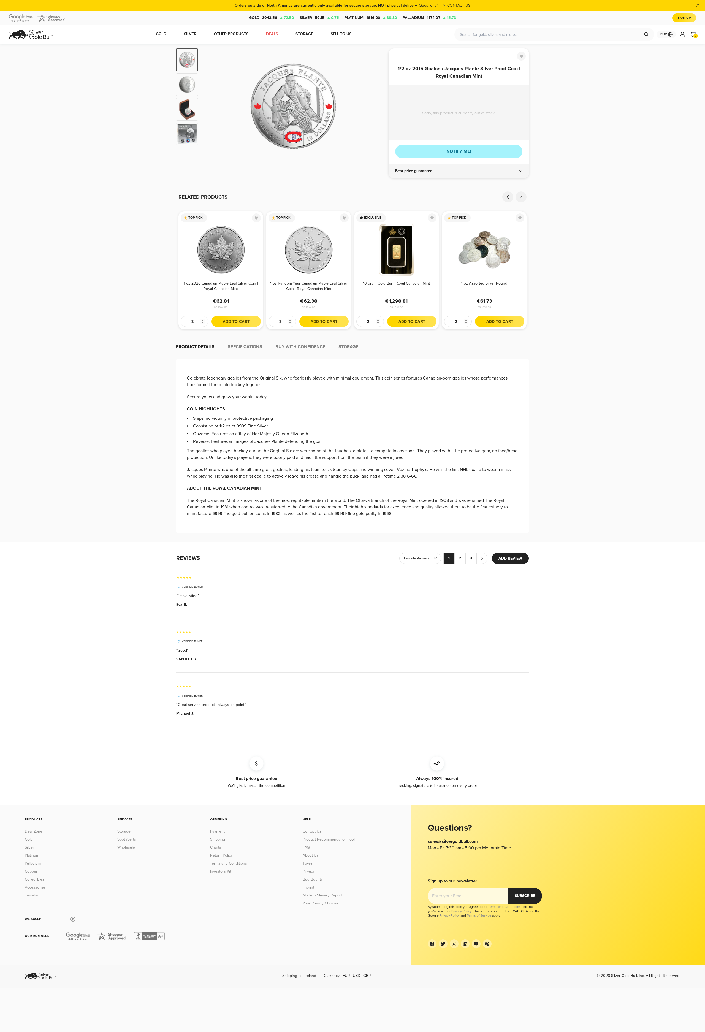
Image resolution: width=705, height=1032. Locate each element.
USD (356, 975)
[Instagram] (454, 943)
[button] (458, 171)
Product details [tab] (195, 347)
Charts (215, 847)
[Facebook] (432, 943)
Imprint (308, 887)
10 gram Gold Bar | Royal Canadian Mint (396, 283)
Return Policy (221, 855)
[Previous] (211, 106)
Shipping (217, 839)
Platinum (371, 17)
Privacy (309, 871)
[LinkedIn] (465, 943)
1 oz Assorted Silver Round (484, 283)
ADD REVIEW (510, 558)
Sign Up (684, 18)
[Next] (376, 106)
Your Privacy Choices (320, 903)
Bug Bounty (313, 879)
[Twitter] (443, 943)
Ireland (310, 975)
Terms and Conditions (228, 863)
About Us (311, 855)
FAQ (306, 847)
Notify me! (458, 151)
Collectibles (34, 879)
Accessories (35, 887)
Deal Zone (33, 831)
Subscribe (525, 895)
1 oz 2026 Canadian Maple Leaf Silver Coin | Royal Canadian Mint (221, 286)
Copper (31, 871)
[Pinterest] (487, 943)
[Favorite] (521, 56)
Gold (271, 17)
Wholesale (126, 847)
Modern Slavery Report (322, 895)
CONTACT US (458, 5)
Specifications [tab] (245, 347)
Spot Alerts (126, 839)
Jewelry (31, 895)
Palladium (429, 17)
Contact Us (312, 831)
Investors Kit (220, 871)
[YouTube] (476, 943)
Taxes (308, 863)
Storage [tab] (348, 347)
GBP (367, 975)
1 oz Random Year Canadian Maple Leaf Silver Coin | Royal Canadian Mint (308, 286)
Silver (319, 17)
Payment (217, 831)
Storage (124, 831)
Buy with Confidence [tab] (300, 347)
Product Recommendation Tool (329, 839)
